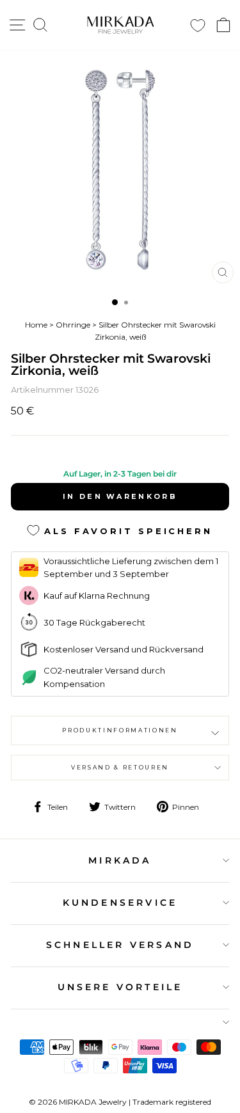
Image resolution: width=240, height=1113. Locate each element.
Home (36, 324)
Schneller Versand (120, 945)
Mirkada (119, 860)
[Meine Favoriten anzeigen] (197, 25)
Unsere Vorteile (120, 987)
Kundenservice (120, 902)
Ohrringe (73, 324)
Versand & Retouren (120, 767)
